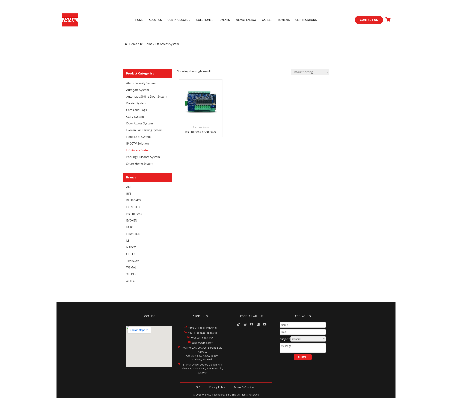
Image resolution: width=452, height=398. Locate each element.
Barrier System (136, 103)
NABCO (131, 247)
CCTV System (135, 117)
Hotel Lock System (138, 137)
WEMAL (131, 267)
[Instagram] (245, 324)
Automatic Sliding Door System (146, 96)
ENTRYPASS (134, 214)
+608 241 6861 (196, 327)
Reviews (284, 20)
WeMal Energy (246, 20)
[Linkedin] (258, 324)
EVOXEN (131, 220)
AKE (128, 187)
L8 (127, 241)
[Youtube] (264, 324)
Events (225, 20)
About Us (155, 20)
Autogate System (137, 90)
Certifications (306, 20)
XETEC (130, 281)
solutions (204, 20)
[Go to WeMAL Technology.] (130, 44)
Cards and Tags (136, 110)
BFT (129, 194)
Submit (303, 357)
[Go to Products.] (146, 44)
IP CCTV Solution (137, 143)
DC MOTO (133, 207)
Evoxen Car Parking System (144, 130)
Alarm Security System (141, 83)
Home (139, 20)
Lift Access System (138, 150)
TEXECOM (132, 261)
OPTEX (130, 254)
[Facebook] (251, 324)
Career (267, 20)
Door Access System (139, 123)
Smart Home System (139, 164)
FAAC (129, 227)
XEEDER (131, 274)
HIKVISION (133, 234)
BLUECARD (133, 200)
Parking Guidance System (143, 157)
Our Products (178, 20)
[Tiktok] (238, 324)
